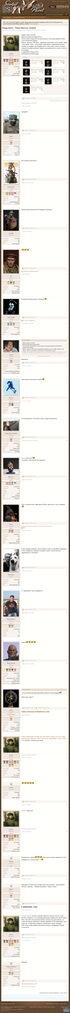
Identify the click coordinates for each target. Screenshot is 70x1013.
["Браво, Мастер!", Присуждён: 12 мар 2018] (14, 283)
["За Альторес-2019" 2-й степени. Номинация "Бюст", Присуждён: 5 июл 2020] (7, 60)
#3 (67, 182)
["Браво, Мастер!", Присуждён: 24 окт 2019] (11, 361)
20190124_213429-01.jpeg (58, 78)
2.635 (18, 900)
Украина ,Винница (15, 906)
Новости (60, 7)
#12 (67, 570)
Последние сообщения (18, 17)
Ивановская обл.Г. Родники (13, 678)
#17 (67, 804)
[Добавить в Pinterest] (36, 996)
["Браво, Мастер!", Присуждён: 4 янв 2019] (14, 324)
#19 (67, 878)
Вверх (65, 1003)
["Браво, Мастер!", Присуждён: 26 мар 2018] (10, 973)
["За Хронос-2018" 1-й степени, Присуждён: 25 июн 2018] (11, 283)
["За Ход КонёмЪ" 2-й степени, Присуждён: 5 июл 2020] (12, 483)
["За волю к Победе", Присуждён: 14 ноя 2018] (12, 60)
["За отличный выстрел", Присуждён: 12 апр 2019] (10, 60)
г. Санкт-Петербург (15, 291)
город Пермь (17, 875)
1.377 (18, 329)
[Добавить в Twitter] (39, 996)
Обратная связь (50, 1003)
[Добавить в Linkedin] (22, 996)
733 (19, 198)
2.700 (18, 723)
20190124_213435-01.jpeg (37, 78)
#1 (67, 106)
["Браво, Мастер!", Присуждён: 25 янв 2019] (10, 404)
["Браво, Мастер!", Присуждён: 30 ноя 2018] (10, 194)
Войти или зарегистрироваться (59, 1)
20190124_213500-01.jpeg (37, 69)
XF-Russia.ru (8, 1008)
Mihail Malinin (11, 619)
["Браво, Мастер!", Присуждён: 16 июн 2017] (12, 626)
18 (19, 537)
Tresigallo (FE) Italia (15, 985)
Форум (53, 7)
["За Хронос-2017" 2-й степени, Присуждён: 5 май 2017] (10, 670)
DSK (11, 710)
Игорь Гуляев (11, 663)
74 (19, 980)
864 (19, 409)
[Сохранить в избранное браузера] (46, 996)
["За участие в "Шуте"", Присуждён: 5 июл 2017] (15, 194)
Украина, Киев (16, 448)
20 (19, 149)
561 (19, 794)
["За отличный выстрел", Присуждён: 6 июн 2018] (17, 60)
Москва (18, 541)
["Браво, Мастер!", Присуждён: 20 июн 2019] (7, 483)
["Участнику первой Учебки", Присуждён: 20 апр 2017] (15, 483)
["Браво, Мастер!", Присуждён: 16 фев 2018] (10, 64)
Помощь (57, 1003)
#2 (67, 133)
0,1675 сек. (35, 1006)
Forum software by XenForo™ (13, 1006)
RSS (68, 1003)
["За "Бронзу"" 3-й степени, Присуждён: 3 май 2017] (12, 670)
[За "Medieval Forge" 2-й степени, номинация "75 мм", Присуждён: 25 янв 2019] (11, 324)
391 (19, 870)
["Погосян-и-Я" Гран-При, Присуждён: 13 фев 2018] (12, 64)
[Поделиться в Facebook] (19, 996)
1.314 (18, 674)
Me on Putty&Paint (30, 320)
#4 (67, 231)
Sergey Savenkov (11, 966)
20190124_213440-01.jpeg (58, 69)
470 (19, 68)
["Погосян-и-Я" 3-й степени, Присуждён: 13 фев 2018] (10, 626)
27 (19, 632)
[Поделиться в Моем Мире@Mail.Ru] (26, 996)
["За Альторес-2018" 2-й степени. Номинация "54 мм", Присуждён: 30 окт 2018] (11, 866)
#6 (67, 323)
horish (38, 30)
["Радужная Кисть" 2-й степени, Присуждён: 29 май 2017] (12, 404)
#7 (67, 365)
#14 (67, 663)
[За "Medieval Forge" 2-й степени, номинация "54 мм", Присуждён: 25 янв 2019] (8, 324)
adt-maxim (11, 574)
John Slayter (11, 317)
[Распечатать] (50, 996)
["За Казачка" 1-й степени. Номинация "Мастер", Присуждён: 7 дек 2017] (7, 670)
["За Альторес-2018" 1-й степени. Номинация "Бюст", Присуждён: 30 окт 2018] (15, 60)
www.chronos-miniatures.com (35, 711)
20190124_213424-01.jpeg (37, 60)
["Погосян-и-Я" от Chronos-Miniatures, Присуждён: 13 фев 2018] (12, 531)
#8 (67, 400)
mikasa (11, 354)
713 (19, 630)
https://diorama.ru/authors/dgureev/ (30, 271)
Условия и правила (65, 1006)
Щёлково (17, 495)
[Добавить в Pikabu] (33, 996)
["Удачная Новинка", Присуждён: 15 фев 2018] (11, 719)
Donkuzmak (11, 187)
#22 (67, 986)
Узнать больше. (33, 24)
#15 (67, 715)
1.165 (18, 366)
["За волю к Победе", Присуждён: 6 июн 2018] (12, 194)
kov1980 (11, 233)
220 (19, 240)
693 (19, 581)
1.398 (18, 444)
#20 (67, 910)
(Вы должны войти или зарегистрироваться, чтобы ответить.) (54, 992)
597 (19, 978)
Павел (11, 136)
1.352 (18, 536)
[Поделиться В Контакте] (43, 996)
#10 (67, 479)
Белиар (11, 861)
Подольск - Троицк (15, 727)
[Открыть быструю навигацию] (66, 15)
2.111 (18, 287)
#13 (67, 612)
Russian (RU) (12, 1003)
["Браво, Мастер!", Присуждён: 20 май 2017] (11, 143)
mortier (11, 787)
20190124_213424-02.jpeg (37, 87)
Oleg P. (11, 889)
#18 (67, 831)
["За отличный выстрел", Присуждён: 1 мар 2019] (7, 194)
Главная (61, 1003)
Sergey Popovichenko (11, 433)
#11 (67, 530)
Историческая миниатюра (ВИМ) (17, 30)
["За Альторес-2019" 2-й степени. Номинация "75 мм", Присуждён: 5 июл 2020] (4, 60)
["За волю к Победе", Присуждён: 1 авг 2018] (10, 483)
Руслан (11, 397)
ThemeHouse (20, 1009)
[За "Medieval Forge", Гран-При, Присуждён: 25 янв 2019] (8, 283)
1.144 (18, 147)
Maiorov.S (11, 476)
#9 (67, 440)
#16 (67, 757)
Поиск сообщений (7, 17)
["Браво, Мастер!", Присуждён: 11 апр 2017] (11, 440)
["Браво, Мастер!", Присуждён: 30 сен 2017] (10, 531)
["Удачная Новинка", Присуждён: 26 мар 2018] (12, 973)
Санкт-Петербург (16, 412)
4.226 (18, 488)
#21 (67, 940)
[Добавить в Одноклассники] (29, 996)
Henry (11, 524)
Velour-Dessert (4, 1003)
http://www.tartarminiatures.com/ (29, 984)
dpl (11, 276)
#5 (67, 274)
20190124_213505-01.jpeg (58, 60)
